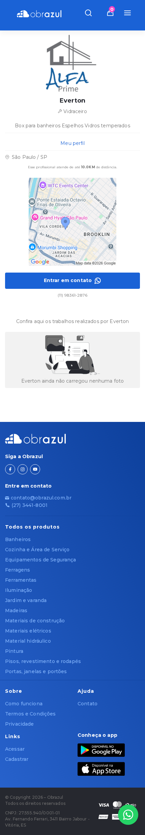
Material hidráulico (28, 641)
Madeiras (16, 610)
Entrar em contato (68, 280)
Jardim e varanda (26, 600)
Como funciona (23, 704)
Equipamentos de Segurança (40, 560)
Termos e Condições (30, 714)
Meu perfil (72, 143)
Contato (87, 704)
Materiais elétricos (28, 631)
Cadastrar (16, 759)
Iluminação (18, 590)
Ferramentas (21, 580)
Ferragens (17, 570)
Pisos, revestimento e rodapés (43, 661)
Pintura (14, 651)
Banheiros (18, 539)
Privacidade (19, 724)
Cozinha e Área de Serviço (37, 550)
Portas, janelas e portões (36, 671)
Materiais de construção (35, 621)
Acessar (15, 749)
